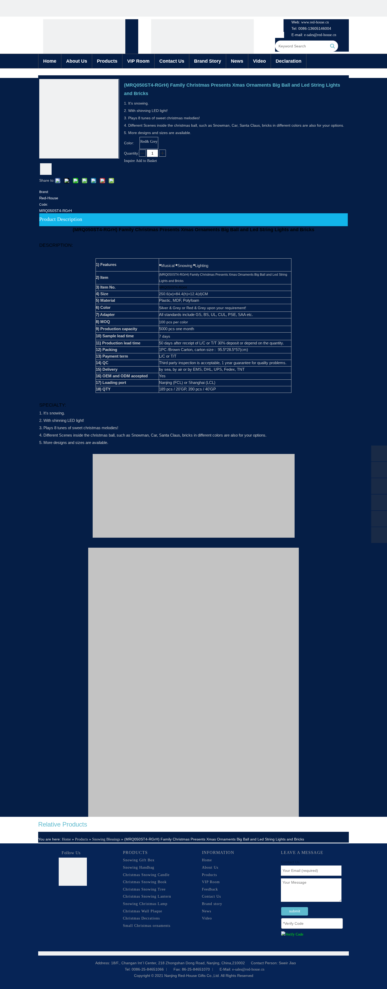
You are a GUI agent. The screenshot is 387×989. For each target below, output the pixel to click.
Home (49, 61)
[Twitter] (63, 904)
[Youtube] (73, 904)
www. (305, 22)
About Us (76, 61)
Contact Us (171, 61)
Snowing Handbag (138, 867)
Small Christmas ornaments (146, 926)
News (237, 61)
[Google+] (73, 895)
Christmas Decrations (141, 918)
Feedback (210, 889)
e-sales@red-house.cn (320, 35)
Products (107, 61)
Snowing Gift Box (139, 860)
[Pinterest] (83, 904)
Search (332, 46)
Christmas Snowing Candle (146, 875)
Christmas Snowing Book (145, 882)
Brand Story (207, 61)
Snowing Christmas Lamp (145, 904)
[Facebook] (63, 895)
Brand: (44, 192)
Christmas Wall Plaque (142, 911)
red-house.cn (319, 22)
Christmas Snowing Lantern (147, 896)
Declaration (288, 61)
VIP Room (138, 61)
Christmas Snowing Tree (144, 889)
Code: (43, 204)
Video (259, 61)
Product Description (60, 219)
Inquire (129, 161)
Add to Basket (146, 161)
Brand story (212, 904)
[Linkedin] (83, 895)
